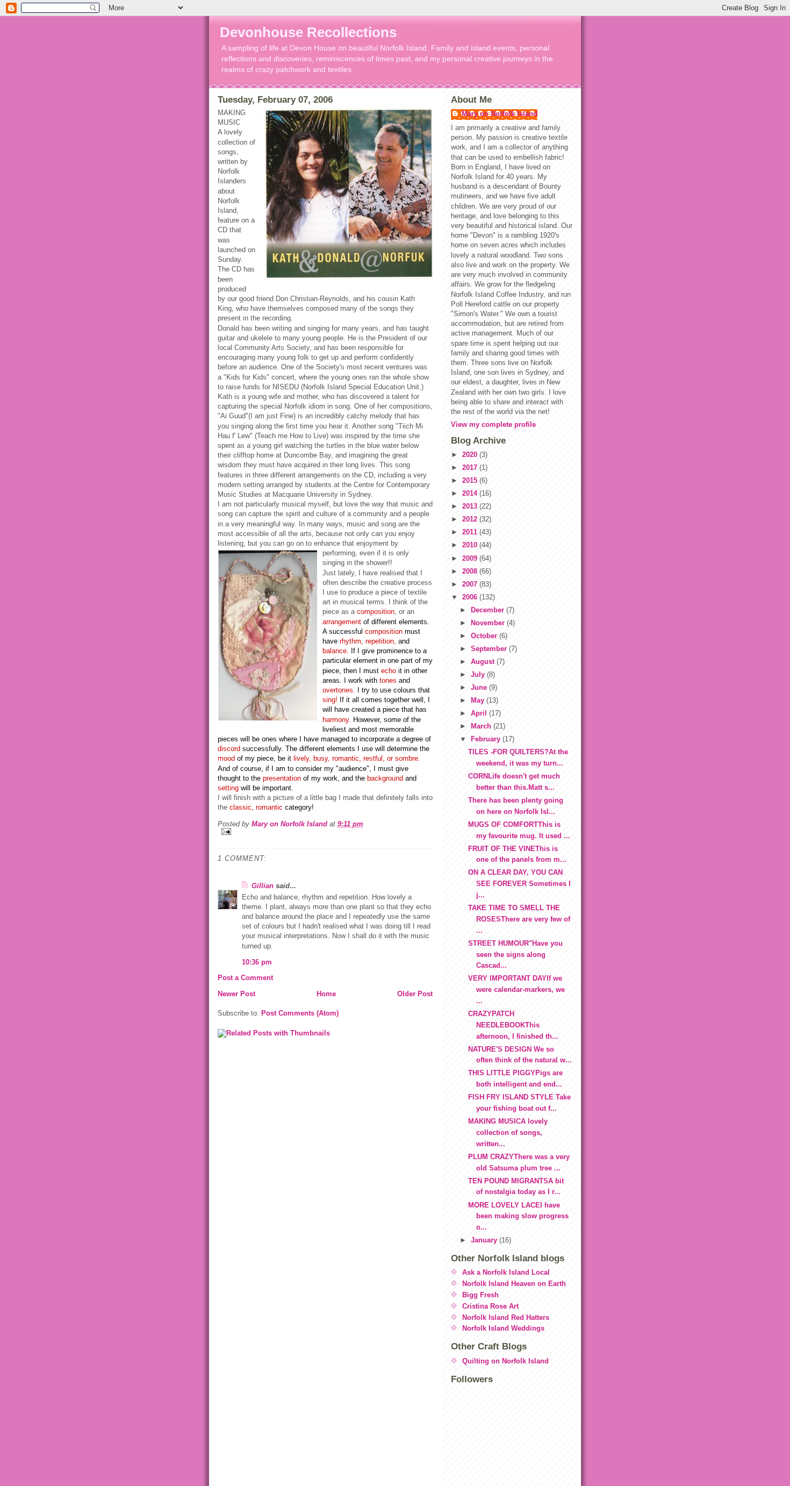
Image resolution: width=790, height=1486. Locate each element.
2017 (470, 467)
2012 (470, 519)
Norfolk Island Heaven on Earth (514, 1284)
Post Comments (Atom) (300, 1013)
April (480, 713)
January (485, 1240)
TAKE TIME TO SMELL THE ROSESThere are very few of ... (519, 919)
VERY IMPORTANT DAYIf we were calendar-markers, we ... (516, 989)
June (480, 687)
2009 (470, 558)
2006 (470, 597)
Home (326, 994)
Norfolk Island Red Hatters (505, 1317)
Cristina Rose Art (490, 1306)
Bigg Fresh (480, 1295)
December (488, 610)
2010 (470, 545)
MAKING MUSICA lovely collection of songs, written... (508, 1132)
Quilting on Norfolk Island (505, 1361)
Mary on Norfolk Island (499, 114)
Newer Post (236, 994)
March (482, 726)
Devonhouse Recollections (308, 32)
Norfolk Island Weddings (503, 1328)
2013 (470, 506)
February (486, 739)
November (489, 623)
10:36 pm (257, 962)
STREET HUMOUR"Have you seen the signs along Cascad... (515, 954)
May (478, 700)
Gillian (263, 886)
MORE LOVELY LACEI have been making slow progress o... (518, 1216)
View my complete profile (493, 424)
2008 (470, 571)
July (479, 674)
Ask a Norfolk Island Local (506, 1272)
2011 (470, 532)
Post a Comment (245, 978)
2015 (470, 480)
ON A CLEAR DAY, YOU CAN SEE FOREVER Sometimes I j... (519, 883)
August (484, 662)
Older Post (415, 994)
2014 (470, 493)
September (490, 649)
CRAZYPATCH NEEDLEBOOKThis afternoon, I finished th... (513, 1025)
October (485, 636)
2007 (470, 584)
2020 (470, 455)
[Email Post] (325, 831)
